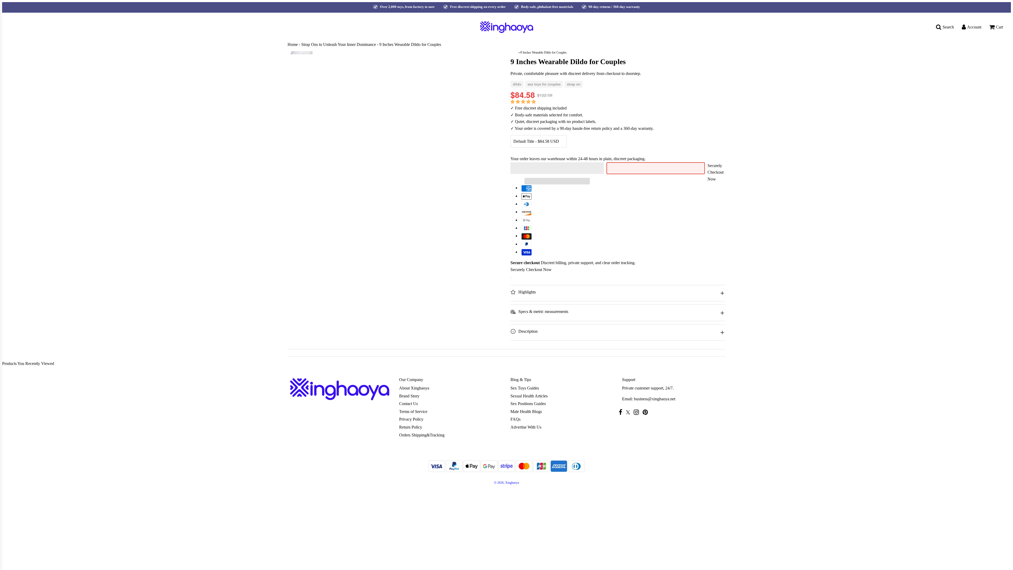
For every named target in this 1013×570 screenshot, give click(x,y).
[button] (523, 101)
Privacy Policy (411, 419)
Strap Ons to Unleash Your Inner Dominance (338, 44)
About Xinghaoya (414, 388)
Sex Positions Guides (528, 403)
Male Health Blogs (526, 411)
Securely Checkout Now (716, 172)
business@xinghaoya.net (654, 399)
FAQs (515, 419)
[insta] (638, 412)
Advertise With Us (525, 427)
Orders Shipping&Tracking (422, 435)
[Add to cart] (511, 277)
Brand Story (409, 396)
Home (293, 44)
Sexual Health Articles (529, 396)
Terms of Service (413, 411)
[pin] (647, 412)
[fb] (622, 412)
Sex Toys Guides (524, 388)
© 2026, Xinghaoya (506, 482)
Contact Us (408, 403)
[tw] (629, 412)
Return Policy (410, 427)
